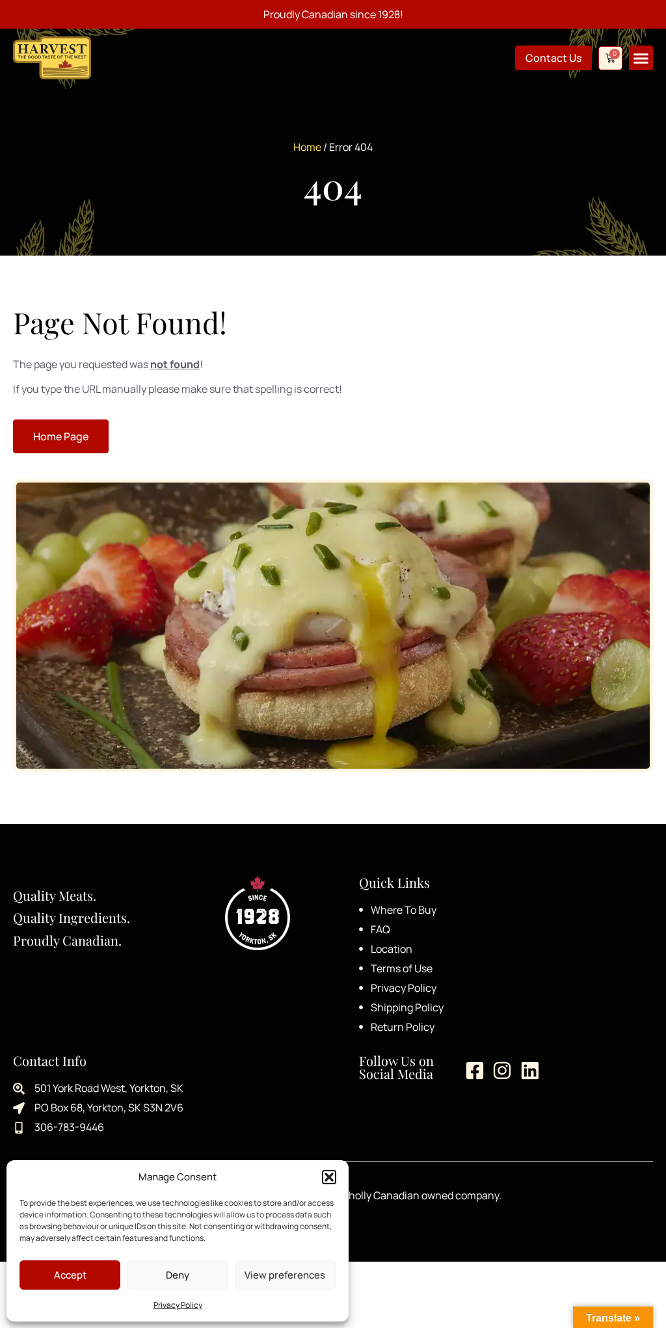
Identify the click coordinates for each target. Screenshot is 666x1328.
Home (307, 147)
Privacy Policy (177, 1304)
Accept (70, 1275)
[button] (329, 1177)
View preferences (285, 1275)
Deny (177, 1275)
